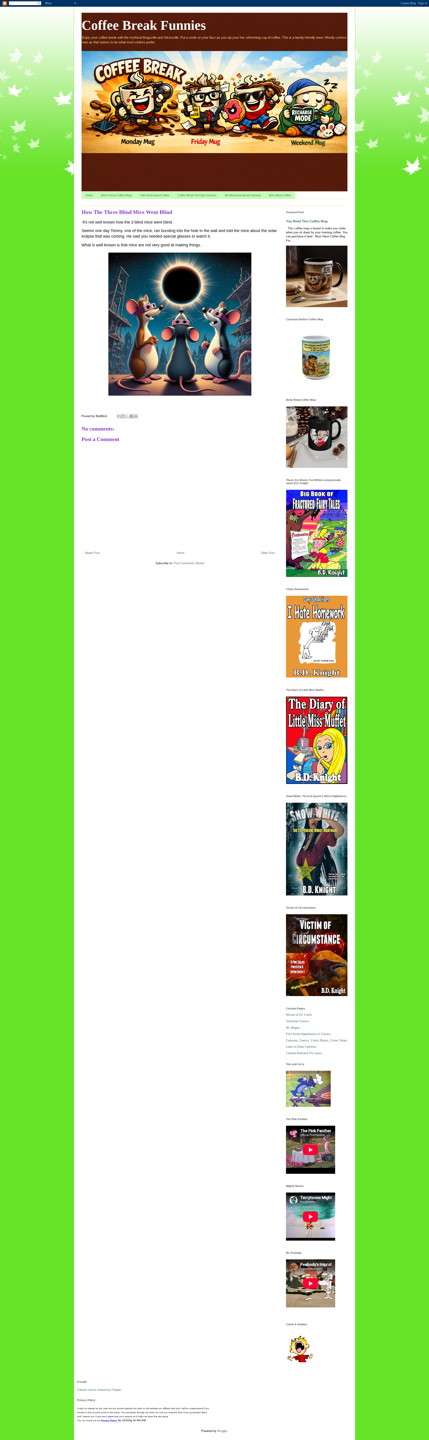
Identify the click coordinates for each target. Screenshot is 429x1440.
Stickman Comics (297, 1021)
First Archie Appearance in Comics (308, 1034)
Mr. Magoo (293, 1027)
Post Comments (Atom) (189, 563)
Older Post (268, 553)
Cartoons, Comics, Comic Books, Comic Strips (316, 1040)
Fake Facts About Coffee (155, 195)
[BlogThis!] (123, 416)
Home (89, 195)
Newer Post (92, 553)
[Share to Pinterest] (136, 416)
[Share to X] (127, 416)
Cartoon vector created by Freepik (99, 1389)
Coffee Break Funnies (144, 25)
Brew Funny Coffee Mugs (116, 195)
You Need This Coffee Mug (307, 221)
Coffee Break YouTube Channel (197, 195)
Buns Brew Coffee (280, 195)
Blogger (222, 1431)
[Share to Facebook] (131, 416)
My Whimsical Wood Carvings (243, 195)
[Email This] (119, 416)
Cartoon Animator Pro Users (304, 1053)
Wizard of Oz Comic (299, 1014)
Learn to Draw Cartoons (301, 1046)
